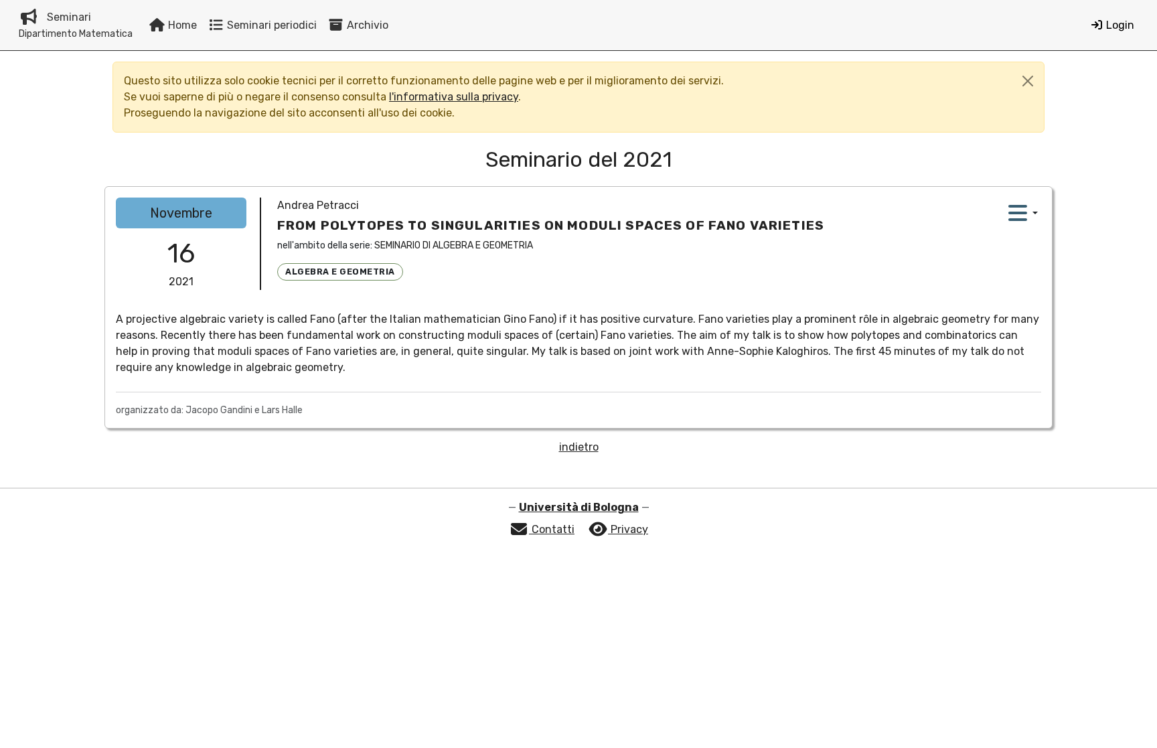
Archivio (366, 25)
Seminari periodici (270, 25)
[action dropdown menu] (1023, 213)
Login (1118, 25)
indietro (579, 447)
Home (181, 25)
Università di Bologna (579, 507)
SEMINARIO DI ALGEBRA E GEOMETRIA (453, 245)
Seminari (76, 25)
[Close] (1028, 81)
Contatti (551, 529)
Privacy (628, 529)
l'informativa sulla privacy (453, 96)
